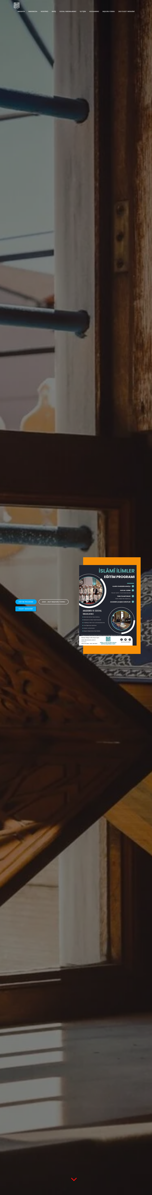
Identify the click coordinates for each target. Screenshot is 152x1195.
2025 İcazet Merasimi (126, 11)
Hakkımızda (32, 11)
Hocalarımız (94, 11)
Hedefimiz (44, 11)
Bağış (54, 11)
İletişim (83, 11)
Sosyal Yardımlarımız (67, 11)
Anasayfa (21, 11)
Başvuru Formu (109, 11)
